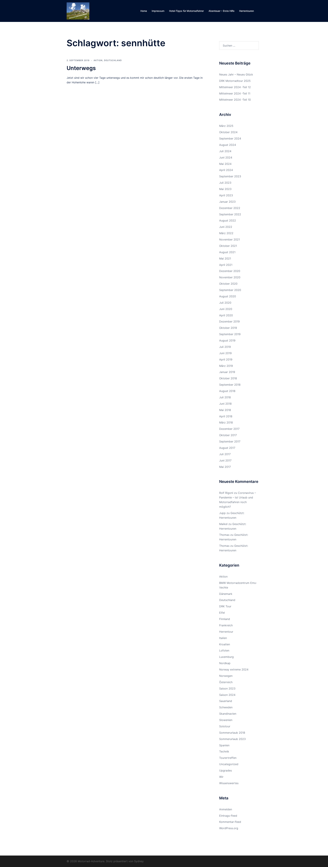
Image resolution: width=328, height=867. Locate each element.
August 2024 (227, 145)
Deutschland (113, 60)
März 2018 (226, 422)
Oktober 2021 (228, 246)
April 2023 (226, 195)
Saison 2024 (227, 695)
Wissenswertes (228, 783)
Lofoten (224, 650)
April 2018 (225, 416)
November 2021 (229, 239)
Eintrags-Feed (228, 815)
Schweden (226, 707)
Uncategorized (228, 764)
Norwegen (226, 676)
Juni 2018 (225, 403)
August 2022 (227, 220)
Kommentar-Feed (230, 822)
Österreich (226, 682)
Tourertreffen (227, 758)
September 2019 (230, 334)
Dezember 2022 (229, 208)
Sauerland (225, 701)
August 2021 (227, 252)
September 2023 (230, 176)
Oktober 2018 (228, 378)
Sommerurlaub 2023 (232, 739)
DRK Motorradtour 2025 (235, 81)
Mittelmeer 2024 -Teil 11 (234, 93)
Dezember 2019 (229, 321)
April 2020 (226, 315)
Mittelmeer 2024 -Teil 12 (235, 87)
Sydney (139, 861)
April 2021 (225, 265)
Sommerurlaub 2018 (232, 732)
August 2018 (227, 391)
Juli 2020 (225, 302)
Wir (221, 777)
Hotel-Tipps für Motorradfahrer (186, 10)
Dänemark (225, 594)
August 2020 (227, 296)
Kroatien (224, 644)
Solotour (224, 726)
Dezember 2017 (229, 429)
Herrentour (226, 631)
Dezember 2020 (229, 271)
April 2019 (225, 359)
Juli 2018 (225, 397)
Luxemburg (226, 657)
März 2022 (226, 233)
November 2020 (229, 277)
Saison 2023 (227, 688)
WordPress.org (228, 828)
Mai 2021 (225, 258)
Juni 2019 (225, 353)
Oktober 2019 (228, 328)
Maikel (223, 524)
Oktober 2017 (228, 435)
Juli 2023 (225, 182)
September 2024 (230, 138)
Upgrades (225, 770)
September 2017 (229, 441)
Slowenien (225, 720)
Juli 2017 (225, 454)
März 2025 (226, 126)
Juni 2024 (225, 157)
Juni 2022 (225, 227)
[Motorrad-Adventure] (78, 10)
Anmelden (225, 809)
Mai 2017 (225, 467)
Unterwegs (81, 68)
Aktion (98, 60)
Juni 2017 (225, 460)
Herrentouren (246, 10)
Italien (223, 638)
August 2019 (227, 340)
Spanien (224, 745)
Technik (224, 751)
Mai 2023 (225, 189)
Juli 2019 (225, 347)
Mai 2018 (225, 410)
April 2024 (226, 170)
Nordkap (224, 663)
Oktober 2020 (228, 283)
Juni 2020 (225, 309)
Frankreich (226, 625)
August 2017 (227, 448)
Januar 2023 (227, 201)
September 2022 (230, 214)
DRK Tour (225, 606)
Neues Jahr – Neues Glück (236, 74)
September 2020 (230, 290)
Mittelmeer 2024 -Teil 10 (235, 99)
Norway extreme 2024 (233, 669)
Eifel (222, 612)
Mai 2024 (225, 164)
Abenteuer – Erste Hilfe (221, 10)
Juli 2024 (225, 151)
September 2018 (230, 384)
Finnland (224, 619)
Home (143, 10)
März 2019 (226, 366)
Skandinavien (227, 713)
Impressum (158, 10)
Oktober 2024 (228, 132)
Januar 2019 (227, 372)
